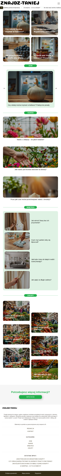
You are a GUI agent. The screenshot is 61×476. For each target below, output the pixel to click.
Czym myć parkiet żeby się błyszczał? (40, 241)
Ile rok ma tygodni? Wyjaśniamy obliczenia (44, 30)
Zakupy (30, 295)
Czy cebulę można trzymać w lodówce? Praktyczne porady (14, 30)
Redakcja (30, 428)
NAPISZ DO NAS (30, 397)
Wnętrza (30, 207)
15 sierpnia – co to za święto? (12, 7)
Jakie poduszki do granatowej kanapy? (30, 459)
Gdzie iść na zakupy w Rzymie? (13, 340)
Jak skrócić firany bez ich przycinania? (40, 222)
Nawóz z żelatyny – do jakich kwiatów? (30, 139)
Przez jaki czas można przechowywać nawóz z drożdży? (30, 199)
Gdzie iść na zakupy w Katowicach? (42, 352)
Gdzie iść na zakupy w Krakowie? (42, 328)
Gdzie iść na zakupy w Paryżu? (13, 364)
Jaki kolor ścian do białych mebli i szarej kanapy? (43, 260)
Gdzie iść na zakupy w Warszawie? (13, 317)
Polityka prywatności (11, 473)
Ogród (30, 113)
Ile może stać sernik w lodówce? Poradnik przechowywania (41, 7)
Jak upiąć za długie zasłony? (41, 280)
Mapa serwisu (26, 473)
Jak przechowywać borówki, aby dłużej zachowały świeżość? (15, 56)
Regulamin (38, 473)
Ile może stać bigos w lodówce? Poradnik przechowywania (43, 56)
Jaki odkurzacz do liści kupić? (42, 375)
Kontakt (30, 431)
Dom (30, 66)
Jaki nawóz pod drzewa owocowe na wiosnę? (30, 169)
